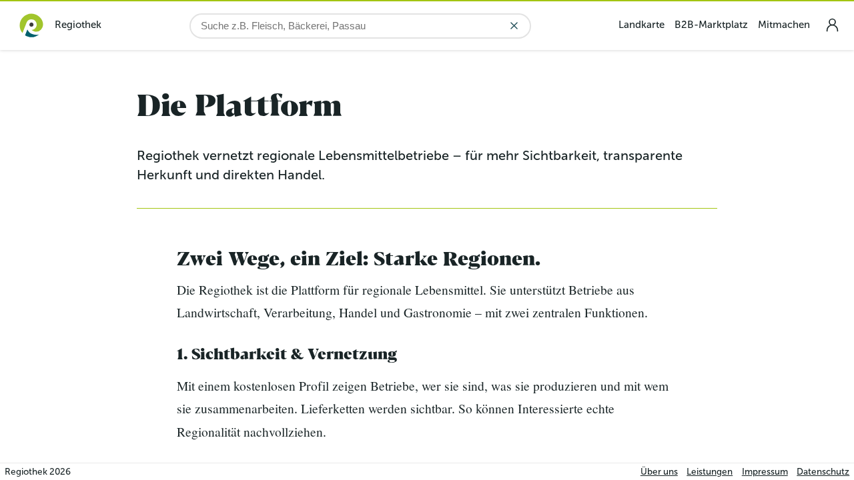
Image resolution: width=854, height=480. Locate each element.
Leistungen (710, 471)
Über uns (659, 471)
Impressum (765, 471)
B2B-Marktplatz (711, 25)
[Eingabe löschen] (514, 25)
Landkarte (641, 25)
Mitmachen (784, 25)
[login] (832, 25)
